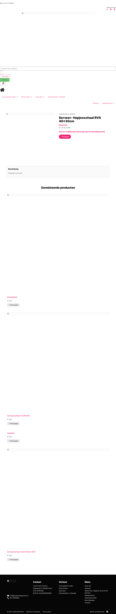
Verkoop (96, 103)
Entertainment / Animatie (56, 97)
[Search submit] (1, 72)
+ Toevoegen (13, 305)
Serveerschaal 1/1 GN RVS (18, 416)
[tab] (58, 169)
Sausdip (10, 433)
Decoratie (39, 97)
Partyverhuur (25, 97)
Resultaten (5, 76)
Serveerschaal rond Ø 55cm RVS (21, 552)
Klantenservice (107, 103)
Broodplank (12, 297)
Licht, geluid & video (9, 97)
